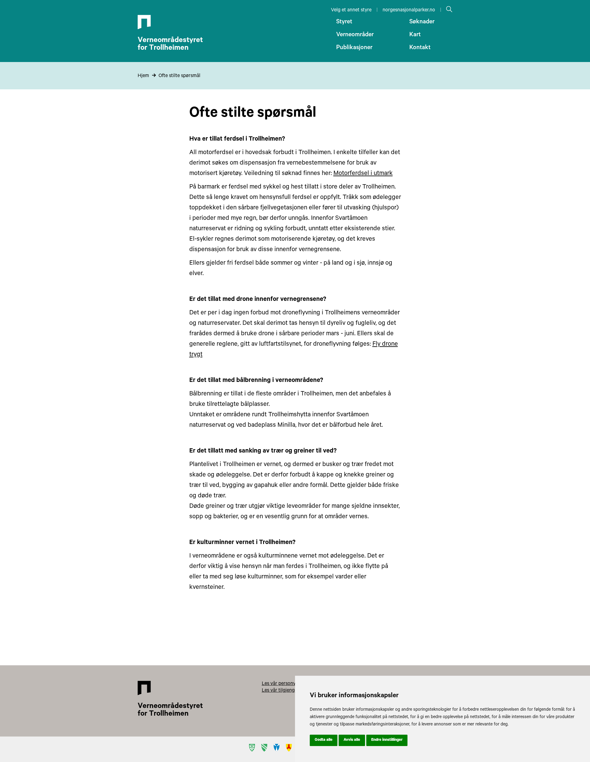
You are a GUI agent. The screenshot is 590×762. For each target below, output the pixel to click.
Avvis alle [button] (352, 740)
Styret (344, 22)
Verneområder (355, 35)
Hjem (143, 76)
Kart (415, 35)
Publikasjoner (354, 48)
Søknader (422, 22)
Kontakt (420, 48)
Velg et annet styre (351, 10)
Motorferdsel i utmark (363, 173)
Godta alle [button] (323, 740)
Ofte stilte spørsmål (179, 76)
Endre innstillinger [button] (387, 740)
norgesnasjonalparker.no (409, 10)
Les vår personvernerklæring (292, 684)
